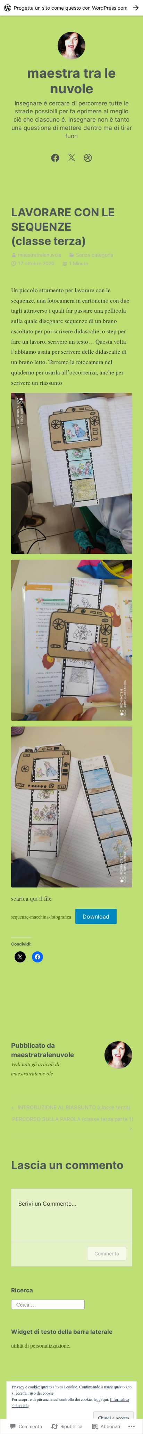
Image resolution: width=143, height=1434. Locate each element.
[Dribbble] (88, 156)
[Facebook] (55, 156)
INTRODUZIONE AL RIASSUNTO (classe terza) (70, 1108)
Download (96, 916)
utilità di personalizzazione (40, 1345)
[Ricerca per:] (48, 1303)
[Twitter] (71, 156)
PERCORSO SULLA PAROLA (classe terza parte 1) (72, 1123)
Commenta (106, 1253)
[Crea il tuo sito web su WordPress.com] (71, 8)
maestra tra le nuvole (71, 81)
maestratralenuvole (39, 255)
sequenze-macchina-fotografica (41, 917)
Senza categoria (94, 255)
